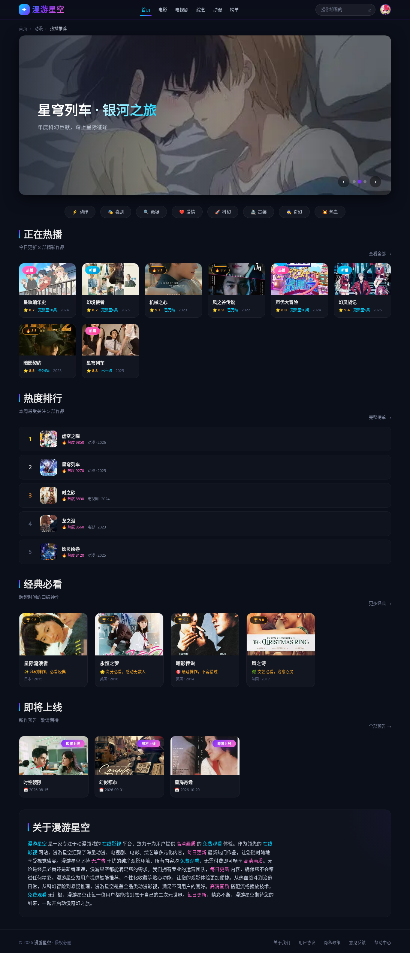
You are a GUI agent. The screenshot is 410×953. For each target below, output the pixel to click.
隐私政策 (332, 942)
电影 (162, 10)
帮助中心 (382, 942)
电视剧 (181, 10)
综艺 (200, 10)
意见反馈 (357, 942)
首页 (145, 10)
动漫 (217, 10)
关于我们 (281, 942)
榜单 (234, 10)
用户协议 (307, 942)
